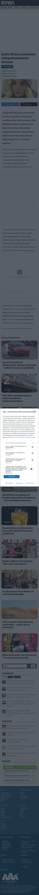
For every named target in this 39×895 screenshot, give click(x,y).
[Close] (35, 412)
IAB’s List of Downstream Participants (21, 437)
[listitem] (19, 443)
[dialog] (19, 447)
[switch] (32, 447)
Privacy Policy (30, 483)
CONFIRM (11, 476)
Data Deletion (9, 483)
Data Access (19, 483)
